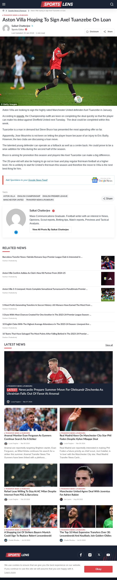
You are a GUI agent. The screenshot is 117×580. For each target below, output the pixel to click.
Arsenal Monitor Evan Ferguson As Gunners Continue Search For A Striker (27, 437)
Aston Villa (9, 196)
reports (20, 116)
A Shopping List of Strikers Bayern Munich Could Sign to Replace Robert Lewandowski (27, 534)
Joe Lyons (67, 499)
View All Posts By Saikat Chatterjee (50, 229)
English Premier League (55, 196)
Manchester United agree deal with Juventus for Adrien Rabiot (85, 493)
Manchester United (13, 200)
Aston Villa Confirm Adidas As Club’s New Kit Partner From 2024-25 (34, 273)
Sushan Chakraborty (9, 261)
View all (109, 345)
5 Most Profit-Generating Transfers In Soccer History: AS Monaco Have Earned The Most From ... (47, 305)
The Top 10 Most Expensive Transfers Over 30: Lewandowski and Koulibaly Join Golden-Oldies (85, 534)
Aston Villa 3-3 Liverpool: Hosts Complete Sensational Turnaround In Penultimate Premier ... (44, 289)
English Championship (29, 196)
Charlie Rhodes (14, 540)
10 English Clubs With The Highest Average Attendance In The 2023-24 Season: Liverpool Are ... (46, 324)
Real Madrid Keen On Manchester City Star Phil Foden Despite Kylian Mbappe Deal (85, 437)
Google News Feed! (38, 180)
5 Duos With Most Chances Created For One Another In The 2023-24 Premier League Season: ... (46, 315)
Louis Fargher (16, 402)
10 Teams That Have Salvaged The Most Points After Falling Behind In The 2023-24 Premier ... (45, 334)
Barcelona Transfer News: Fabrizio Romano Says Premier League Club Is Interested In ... (42, 257)
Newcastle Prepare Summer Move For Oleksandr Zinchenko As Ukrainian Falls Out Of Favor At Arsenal (55, 391)
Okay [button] (98, 569)
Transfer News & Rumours (17, 10)
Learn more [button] (10, 572)
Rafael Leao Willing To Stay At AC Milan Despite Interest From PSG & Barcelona (30, 493)
